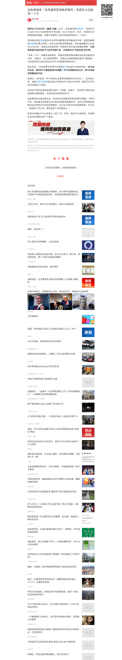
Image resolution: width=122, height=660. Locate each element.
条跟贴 (60, 176)
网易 (29, 3)
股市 (64, 66)
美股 (32, 43)
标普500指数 (42, 81)
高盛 (43, 40)
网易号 (36, 3)
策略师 (80, 28)
